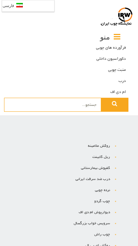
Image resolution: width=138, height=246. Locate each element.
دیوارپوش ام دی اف (94, 213)
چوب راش (102, 235)
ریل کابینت (101, 157)
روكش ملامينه (99, 146)
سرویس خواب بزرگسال (92, 224)
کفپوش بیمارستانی (95, 168)
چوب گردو (102, 202)
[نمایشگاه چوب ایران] (116, 16)
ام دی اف (118, 92)
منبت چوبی (117, 70)
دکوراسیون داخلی (111, 59)
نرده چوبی (102, 190)
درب (122, 81)
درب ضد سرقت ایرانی (92, 179)
